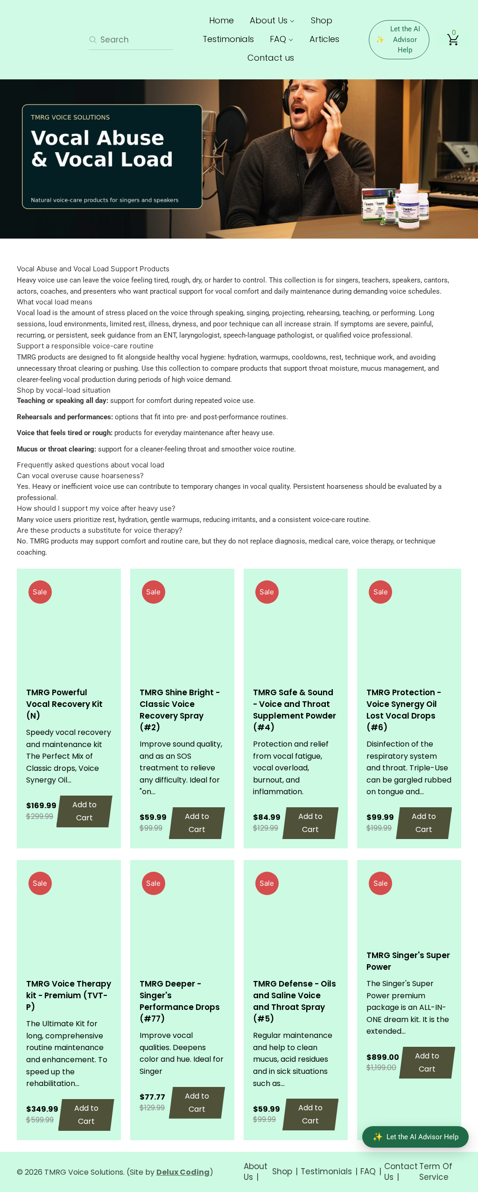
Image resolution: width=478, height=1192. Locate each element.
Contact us (270, 57)
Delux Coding (183, 1172)
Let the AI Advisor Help (398, 39)
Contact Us (401, 1172)
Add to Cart (84, 811)
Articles (324, 39)
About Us (270, 20)
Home (221, 20)
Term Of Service (435, 1172)
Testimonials (228, 39)
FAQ (279, 39)
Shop (321, 20)
